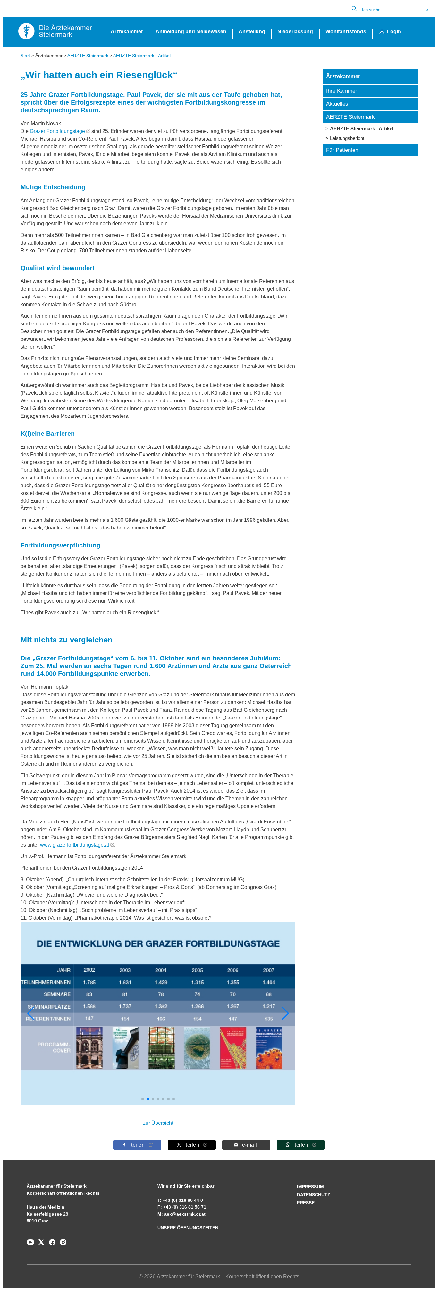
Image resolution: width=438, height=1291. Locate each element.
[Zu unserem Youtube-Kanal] (30, 1244)
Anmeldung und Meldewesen (191, 31)
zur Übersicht (158, 1123)
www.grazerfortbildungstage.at (74, 845)
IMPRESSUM (310, 1186)
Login (394, 31)
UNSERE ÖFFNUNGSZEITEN (187, 1227)
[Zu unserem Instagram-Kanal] (61, 1244)
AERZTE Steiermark (87, 55)
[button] (285, 1013)
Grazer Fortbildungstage (57, 131)
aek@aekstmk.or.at (185, 1214)
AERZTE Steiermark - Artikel (142, 55)
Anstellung (252, 31)
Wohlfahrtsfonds (345, 31)
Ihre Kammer (341, 91)
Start (25, 55)
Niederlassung (295, 31)
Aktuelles (337, 104)
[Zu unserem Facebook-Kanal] (50, 1244)
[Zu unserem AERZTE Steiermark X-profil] (39, 1244)
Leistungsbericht (347, 138)
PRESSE (306, 1202)
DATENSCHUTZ (313, 1194)
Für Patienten (342, 150)
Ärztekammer (127, 31)
